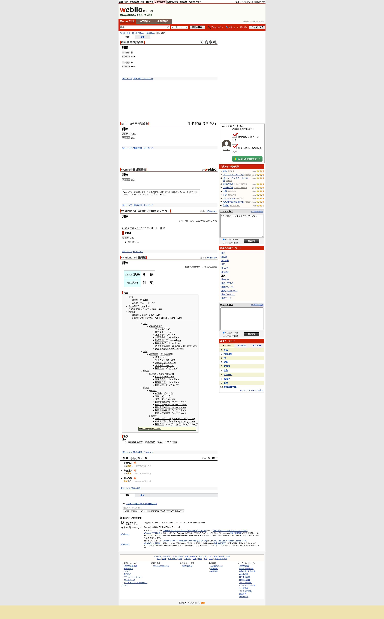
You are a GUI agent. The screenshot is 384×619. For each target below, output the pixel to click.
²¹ (177, 401)
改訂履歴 (238, 533)
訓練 (231, 533)
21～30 (257, 345)
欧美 (226, 370)
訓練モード (226, 298)
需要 (136, 442)
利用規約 (127, 574)
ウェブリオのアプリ (161, 566)
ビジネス (157, 556)
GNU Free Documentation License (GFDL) (230, 531)
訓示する (225, 268)
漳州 (167, 407)
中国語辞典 (149, 33)
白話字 (145, 309)
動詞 (128, 233)
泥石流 (227, 366)
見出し (125, 228)
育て (134, 242)
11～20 (242, 345)
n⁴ (185, 404)
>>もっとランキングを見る (252, 390)
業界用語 (166, 556)
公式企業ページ (216, 566)
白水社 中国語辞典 (132, 42)
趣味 (180, 559)
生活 (164, 559)
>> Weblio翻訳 (257, 211)
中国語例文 (145, 21)
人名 (205, 559)
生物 (194, 559)
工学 (210, 556)
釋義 (140, 442)
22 (213, 267)
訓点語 (224, 257)
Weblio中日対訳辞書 (133, 169)
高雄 (167, 413)
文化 (158, 559)
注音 (135, 303)
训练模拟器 (228, 187)
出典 (180, 221)
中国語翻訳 (163, 21)
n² (175, 368)
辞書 (121, 2)
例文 (142, 37)
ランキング (148, 78)
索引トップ (127, 78)
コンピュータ (177, 556)
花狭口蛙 (228, 354)
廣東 (157, 365)
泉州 (167, 404)
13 (207, 221)
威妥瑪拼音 (160, 337)
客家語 (132, 309)
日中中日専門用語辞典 (134, 123)
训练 (133, 138)
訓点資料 (225, 260)
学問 (228, 556)
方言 (211, 559)
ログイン (248, 2)
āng (193, 421)
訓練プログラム (228, 294)
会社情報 (214, 569)
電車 (186, 556)
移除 (161, 442)
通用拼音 (159, 334)
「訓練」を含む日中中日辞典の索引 (141, 504)
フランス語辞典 (245, 583)
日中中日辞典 (160, 2)
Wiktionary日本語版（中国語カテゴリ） (145, 210)
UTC (213, 221)
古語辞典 (183, 2)
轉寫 (168, 346)
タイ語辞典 (243, 588)
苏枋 (226, 349)
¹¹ (177, 410)
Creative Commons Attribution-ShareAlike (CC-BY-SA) (185, 531)
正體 (126, 275)
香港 (168, 354)
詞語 (132, 442)
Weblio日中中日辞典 (152, 533)
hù (152, 315)
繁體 (130, 275)
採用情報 (214, 571)
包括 (160, 374)
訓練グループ (227, 287)
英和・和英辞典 (147, 2)
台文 (161, 399)
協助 (149, 442)
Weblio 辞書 (125, 33)
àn (174, 334)
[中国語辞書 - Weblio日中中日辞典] (131, 12)
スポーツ (187, 559)
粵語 (131, 306)
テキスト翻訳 (226, 211)
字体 (132, 228)
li (162, 318)
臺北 (167, 410)
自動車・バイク (196, 556)
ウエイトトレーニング (233, 174)
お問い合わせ (187, 566)
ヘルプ (126, 571)
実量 (226, 362)
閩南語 (132, 311)
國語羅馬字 (160, 343)
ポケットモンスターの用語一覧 (236, 179)
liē (175, 421)
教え (130, 242)
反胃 (226, 383)
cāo (133, 56)
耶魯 (157, 340)
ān (159, 315)
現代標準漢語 (156, 326)
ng (165, 318)
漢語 (157, 348)
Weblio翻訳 (243, 574)
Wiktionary (212, 211)
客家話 (158, 382)
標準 (152, 354)
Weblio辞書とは (130, 566)
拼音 (135, 300)
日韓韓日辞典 (172, 2)
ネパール (228, 374)
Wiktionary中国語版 (133, 257)
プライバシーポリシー (133, 577)
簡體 (128, 283)
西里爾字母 (160, 346)
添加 (153, 442)
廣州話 (158, 362)
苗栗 (165, 374)
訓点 (223, 253)
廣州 (162, 354)
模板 (175, 442)
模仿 (157, 421)
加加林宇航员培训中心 (233, 202)
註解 (141, 429)
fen (167, 365)
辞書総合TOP (259, 2)
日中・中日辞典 (127, 21)
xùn (133, 66)
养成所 (226, 205)
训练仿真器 (228, 184)
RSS (203, 603)
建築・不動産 (219, 556)
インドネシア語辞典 (247, 585)
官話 (131, 297)
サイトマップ (129, 580)
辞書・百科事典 (220, 559)
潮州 (135, 318)
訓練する (225, 279)
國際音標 (163, 348)
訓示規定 (225, 272)
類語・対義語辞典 (131, 2)
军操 (225, 191)
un (169, 385)
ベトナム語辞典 (245, 591)
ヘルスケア (172, 559)
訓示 (223, 264)
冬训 (225, 195)
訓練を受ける (227, 283)
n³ (170, 368)
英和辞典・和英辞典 (247, 571)
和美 (169, 374)
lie (177, 424)
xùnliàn (144, 300)
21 (216, 267)
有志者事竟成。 (231, 387)
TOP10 (227, 345)
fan (143, 306)
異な (138, 228)
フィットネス (229, 198)
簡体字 (125, 238)
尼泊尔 (227, 379)
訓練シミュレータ (229, 290)
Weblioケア (243, 597)
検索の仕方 (128, 569)
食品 (200, 559)
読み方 (125, 134)
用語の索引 (138, 78)
